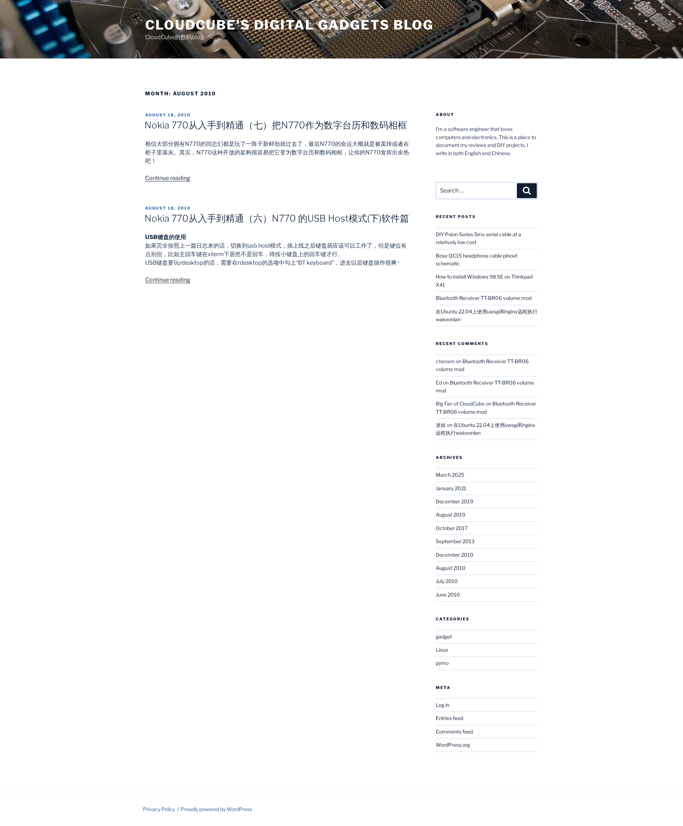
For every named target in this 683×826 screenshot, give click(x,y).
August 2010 (451, 568)
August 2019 (450, 515)
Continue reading (167, 178)
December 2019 (454, 501)
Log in (442, 705)
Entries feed (449, 718)
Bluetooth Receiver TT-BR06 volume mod (483, 298)
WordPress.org (453, 745)
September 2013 (455, 541)
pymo (442, 663)
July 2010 (447, 581)
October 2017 (451, 528)
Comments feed (454, 732)
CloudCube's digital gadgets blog (289, 25)
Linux (442, 650)
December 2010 (454, 555)
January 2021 (451, 488)
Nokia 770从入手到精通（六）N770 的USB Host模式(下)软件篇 (276, 218)
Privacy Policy (159, 809)
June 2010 (448, 595)
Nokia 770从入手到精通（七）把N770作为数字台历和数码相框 (275, 125)
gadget (444, 637)
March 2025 (450, 475)
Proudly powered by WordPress (216, 809)
